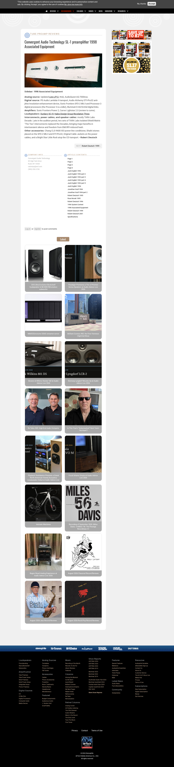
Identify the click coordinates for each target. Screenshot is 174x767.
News (101, 11)
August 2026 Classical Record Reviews (83, 573)
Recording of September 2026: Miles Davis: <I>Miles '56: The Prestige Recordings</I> (83, 526)
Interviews (115, 670)
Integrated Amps (24, 684)
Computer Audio (24, 701)
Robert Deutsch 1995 (75, 195)
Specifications (73, 217)
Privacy (137, 680)
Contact (84, 730)
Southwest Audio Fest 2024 (97, 680)
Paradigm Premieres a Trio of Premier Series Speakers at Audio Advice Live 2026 (83, 287)
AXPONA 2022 (93, 666)
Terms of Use (139, 682)
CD (20, 694)
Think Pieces (116, 673)
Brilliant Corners (70, 684)
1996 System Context (75, 204)
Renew (137, 694)
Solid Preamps (23, 680)
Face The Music (70, 720)
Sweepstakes (116, 693)
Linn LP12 (54, 97)
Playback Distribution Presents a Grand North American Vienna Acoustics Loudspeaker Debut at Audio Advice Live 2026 (43, 478)
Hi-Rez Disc (22, 696)
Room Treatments (48, 684)
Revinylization (69, 699)
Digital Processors (24, 698)
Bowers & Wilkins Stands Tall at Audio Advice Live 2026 (43, 382)
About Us (138, 670)
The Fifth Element (71, 710)
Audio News (116, 683)
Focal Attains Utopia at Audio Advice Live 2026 (83, 476)
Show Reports (95, 659)
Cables (44, 677)
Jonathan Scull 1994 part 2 (77, 192)
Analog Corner (70, 706)
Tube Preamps (23, 675)
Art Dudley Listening (71, 708)
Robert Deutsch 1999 (91, 146)
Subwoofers (22, 668)
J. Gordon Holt (46, 703)
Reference (115, 666)
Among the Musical (71, 677)
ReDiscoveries (69, 694)
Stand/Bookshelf (24, 666)
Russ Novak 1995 (74, 198)
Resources (122, 11)
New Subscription (140, 689)
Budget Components (48, 698)
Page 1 (70, 159)
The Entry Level (70, 717)
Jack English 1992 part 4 (77, 180)
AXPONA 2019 (93, 668)
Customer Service (140, 673)
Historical (115, 675)
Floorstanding (23, 663)
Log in (27, 229)
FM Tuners (45, 670)
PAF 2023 (92, 689)
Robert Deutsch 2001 (75, 214)
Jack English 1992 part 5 (77, 183)
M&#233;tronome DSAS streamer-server (43, 334)
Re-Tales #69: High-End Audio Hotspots (43, 428)
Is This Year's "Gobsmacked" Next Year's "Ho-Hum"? (83, 429)
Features (68, 670)
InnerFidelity (46, 706)
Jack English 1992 (74, 171)
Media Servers (23, 703)
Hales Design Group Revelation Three (71, 114)
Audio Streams (70, 713)
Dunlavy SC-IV (47, 114)
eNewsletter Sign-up (141, 666)
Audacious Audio (47, 701)
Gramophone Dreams (72, 687)
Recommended (66, 11)
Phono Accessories (48, 680)
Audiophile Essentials (119, 668)
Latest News (117, 681)
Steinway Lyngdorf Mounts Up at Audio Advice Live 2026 (83, 382)
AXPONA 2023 (93, 663)
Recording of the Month (72, 663)
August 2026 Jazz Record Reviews (43, 620)
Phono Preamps (24, 687)
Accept (152, 4)
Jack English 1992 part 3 (77, 177)
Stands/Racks (46, 687)
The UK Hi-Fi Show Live (142, 675)
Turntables (45, 663)
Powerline (45, 682)
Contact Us (138, 668)
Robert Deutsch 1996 (75, 201)
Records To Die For (71, 666)
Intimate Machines (43, 524)
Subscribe (108, 11)
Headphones (46, 689)
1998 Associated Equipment (78, 208)
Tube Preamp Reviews (45, 34)
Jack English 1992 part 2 (77, 174)
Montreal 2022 (93, 674)
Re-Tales (68, 696)
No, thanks (141, 4)
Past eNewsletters (117, 686)
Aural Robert (69, 682)
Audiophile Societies (141, 663)
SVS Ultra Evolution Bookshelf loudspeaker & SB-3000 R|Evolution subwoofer (43, 287)
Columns (80, 11)
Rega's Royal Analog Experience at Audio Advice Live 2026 (43, 574)
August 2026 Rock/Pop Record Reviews (83, 620)
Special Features (117, 663)
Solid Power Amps (25, 682)
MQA (113, 677)
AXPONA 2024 (93, 661)
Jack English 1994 (74, 186)
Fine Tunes (68, 722)
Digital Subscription (141, 691)
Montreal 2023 (93, 672)
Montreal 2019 (93, 676)
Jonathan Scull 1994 (75, 189)
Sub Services (139, 696)
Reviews (53, 11)
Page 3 (70, 165)
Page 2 (70, 162)
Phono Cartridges (47, 668)
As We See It (69, 680)
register (37, 229)
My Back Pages (70, 689)
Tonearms (45, 666)
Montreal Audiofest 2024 (97, 682)
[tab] (63, 239)
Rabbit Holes (69, 691)
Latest (63, 239)
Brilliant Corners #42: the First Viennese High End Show (83, 335)
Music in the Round (71, 715)
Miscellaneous (46, 691)
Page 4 (70, 168)
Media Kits (138, 677)
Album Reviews (70, 668)
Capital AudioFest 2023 (96, 687)
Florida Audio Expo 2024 (97, 684)
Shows (91, 11)
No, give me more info (73, 4)
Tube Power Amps (24, 677)
